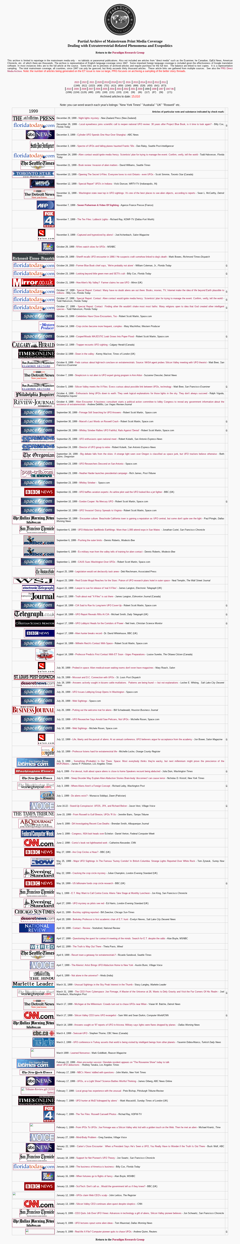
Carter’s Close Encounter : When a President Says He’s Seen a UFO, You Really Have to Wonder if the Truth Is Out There (141, 1146)
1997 (161, 89)
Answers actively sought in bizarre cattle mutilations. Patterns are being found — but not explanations (125, 682)
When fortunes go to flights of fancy (94, 1176)
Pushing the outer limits (90, 540)
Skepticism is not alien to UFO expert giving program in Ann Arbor (108, 375)
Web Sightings (79, 701)
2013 (149, 82)
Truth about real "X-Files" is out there (94, 596)
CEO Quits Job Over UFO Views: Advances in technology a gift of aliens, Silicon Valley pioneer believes (128, 1213)
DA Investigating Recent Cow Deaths (90, 823)
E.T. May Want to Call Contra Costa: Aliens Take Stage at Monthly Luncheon (110, 893)
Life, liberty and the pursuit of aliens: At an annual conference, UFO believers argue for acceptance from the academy (132, 739)
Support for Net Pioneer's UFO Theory (95, 1158)
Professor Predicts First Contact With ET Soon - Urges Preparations (110, 654)
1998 (154, 89)
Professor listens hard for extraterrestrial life (94, 751)
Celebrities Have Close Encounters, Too (96, 316)
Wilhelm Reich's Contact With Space (94, 643)
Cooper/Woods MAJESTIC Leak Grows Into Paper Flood (105, 336)
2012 (156, 82)
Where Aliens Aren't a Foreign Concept (90, 786)
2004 (111, 89)
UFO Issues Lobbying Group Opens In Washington (98, 692)
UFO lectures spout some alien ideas (94, 1223)
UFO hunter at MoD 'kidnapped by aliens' (96, 1100)
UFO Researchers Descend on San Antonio (101, 463)
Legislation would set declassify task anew (97, 571)
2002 (126, 89)
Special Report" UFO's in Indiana (95, 183)
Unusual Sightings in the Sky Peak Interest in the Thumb (103, 984)
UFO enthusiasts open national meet (97, 439)
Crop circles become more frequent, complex (99, 326)
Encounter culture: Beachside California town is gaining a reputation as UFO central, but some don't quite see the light (141, 518)
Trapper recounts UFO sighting (92, 344)
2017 (120, 82)
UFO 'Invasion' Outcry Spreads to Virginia (100, 510)
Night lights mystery (89, 118)
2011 (163, 82)
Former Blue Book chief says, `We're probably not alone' (104, 265)
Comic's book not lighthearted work (89, 842)
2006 (97, 89)
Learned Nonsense (80, 1053)
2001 (133, 89)
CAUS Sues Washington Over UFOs (96, 562)
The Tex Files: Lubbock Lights (92, 219)
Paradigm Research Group (128, 52)
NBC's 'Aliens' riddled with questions (95, 1072)
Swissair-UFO (80, 1033)
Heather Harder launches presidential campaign (103, 473)
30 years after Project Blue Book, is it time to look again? (181, 124)
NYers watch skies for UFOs (90, 246)
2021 (91, 82)
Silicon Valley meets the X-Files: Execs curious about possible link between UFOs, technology (123, 386)
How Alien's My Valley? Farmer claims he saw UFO (102, 282)
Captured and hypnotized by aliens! (95, 234)
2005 (104, 89)
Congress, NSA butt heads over (88, 833)
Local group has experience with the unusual (99, 1091)
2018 (113, 82)
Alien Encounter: (85, 401)
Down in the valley (84, 354)
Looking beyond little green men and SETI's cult (100, 273)
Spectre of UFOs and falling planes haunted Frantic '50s (105, 146)
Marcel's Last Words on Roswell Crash (98, 421)
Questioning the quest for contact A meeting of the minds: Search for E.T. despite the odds (119, 938)
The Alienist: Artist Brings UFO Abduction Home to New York (102, 965)
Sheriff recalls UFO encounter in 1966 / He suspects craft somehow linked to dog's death (121, 256)
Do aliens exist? (79, 795)
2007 (90, 89)
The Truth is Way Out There (87, 946)
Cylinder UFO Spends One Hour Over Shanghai (101, 134)
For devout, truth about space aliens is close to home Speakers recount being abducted (115, 771)
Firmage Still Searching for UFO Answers (100, 412)
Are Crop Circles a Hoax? (85, 852)
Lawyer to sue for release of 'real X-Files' (96, 588)
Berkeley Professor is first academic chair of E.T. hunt (100, 919)
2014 (142, 82)
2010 (68, 89)
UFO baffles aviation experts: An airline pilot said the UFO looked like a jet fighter (120, 492)
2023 (76, 82)
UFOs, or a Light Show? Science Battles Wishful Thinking (106, 1081)
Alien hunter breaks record (89, 633)
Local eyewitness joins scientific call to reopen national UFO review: (115, 124)
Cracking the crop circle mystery (89, 873)
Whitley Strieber (87, 482)
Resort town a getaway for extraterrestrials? (94, 955)
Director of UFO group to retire (94, 447)
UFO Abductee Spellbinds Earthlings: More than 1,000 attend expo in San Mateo (119, 529)
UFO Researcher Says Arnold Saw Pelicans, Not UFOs (100, 719)
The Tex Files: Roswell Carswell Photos (96, 1114)
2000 (140, 89)
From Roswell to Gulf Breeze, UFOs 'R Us (94, 814)
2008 (83, 89)
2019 (106, 82)
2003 (118, 89)
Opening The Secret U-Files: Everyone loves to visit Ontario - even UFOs (116, 174)
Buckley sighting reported (86, 912)
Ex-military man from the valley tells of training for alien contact (110, 551)
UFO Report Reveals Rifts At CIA (92, 614)
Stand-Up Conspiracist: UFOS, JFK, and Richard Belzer (98, 806)
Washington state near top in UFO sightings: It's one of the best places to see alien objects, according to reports (137, 193)
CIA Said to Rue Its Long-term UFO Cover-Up (98, 605)
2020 (99, 82)
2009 (76, 89)
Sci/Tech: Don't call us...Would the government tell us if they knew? (110, 1186)
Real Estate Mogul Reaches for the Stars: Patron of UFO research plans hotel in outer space (122, 580)
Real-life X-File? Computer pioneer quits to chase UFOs (103, 1231)
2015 (135, 82)
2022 (84, 82)
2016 (128, 82)
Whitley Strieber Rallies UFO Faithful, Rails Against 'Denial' (109, 430)
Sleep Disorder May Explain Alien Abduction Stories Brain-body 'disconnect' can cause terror (118, 778)
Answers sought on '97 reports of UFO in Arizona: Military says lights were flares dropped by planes (125, 1024)
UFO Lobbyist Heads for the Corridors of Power (99, 623)
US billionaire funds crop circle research (93, 883)
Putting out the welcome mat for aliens (92, 710)
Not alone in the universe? (85, 975)
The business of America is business (95, 1166)
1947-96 (170, 89)
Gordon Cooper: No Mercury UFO (96, 501)
